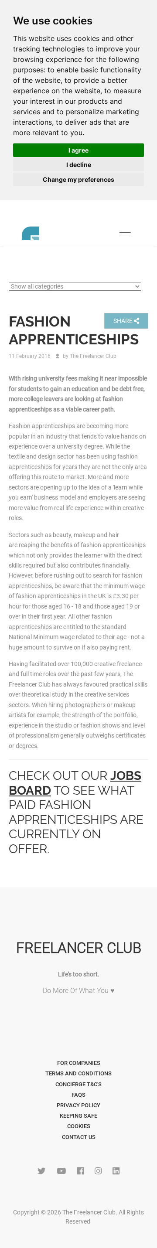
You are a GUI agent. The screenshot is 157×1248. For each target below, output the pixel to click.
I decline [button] (78, 164)
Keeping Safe (78, 1115)
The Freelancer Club (93, 356)
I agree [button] (78, 150)
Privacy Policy (78, 1105)
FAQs (78, 1095)
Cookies (78, 1126)
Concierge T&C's (78, 1084)
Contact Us (79, 1137)
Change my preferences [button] (78, 179)
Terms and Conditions (78, 1073)
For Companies (78, 1063)
